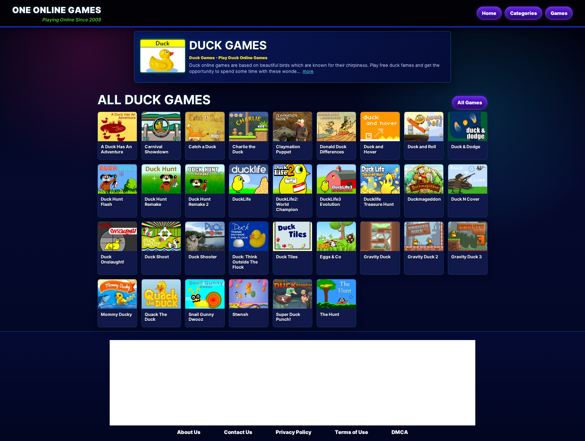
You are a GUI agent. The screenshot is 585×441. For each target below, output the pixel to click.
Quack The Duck (156, 317)
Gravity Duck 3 (466, 256)
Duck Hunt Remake (156, 201)
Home (489, 13)
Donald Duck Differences (333, 149)
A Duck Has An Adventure (116, 149)
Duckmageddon (424, 199)
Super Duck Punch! (288, 317)
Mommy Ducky (116, 314)
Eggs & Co (330, 256)
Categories (523, 13)
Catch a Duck (202, 146)
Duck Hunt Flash (112, 201)
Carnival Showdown (156, 149)
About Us (188, 432)
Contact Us (238, 432)
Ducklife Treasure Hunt (379, 201)
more (308, 71)
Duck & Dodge (465, 146)
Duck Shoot (157, 256)
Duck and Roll (422, 146)
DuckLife (241, 199)
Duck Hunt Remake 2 (200, 201)
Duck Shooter (203, 256)
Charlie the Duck (243, 149)
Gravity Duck (377, 256)
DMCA (400, 432)
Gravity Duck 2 (423, 256)
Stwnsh (240, 314)
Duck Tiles (287, 256)
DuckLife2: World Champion (287, 204)
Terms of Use (351, 432)
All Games (469, 102)
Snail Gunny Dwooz (201, 317)
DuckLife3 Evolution (330, 201)
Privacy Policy (293, 432)
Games (559, 13)
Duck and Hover (373, 149)
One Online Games (56, 10)
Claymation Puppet (288, 149)
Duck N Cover (465, 199)
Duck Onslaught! (112, 259)
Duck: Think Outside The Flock (245, 262)
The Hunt (329, 314)
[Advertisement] (292, 382)
